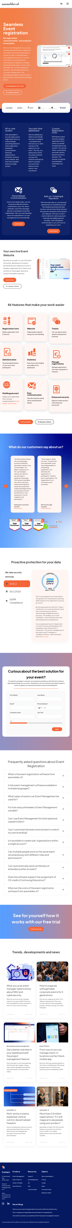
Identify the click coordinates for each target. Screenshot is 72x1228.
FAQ (29, 1186)
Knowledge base (33, 1179)
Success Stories (46, 1189)
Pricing (44, 1179)
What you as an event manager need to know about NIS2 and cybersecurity (35, 1209)
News (43, 1186)
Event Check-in (17, 1179)
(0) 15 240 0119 (6, 1185)
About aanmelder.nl (47, 1176)
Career (44, 1183)
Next (57, 729)
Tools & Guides (32, 1189)
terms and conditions (13, 1222)
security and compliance (28, 1222)
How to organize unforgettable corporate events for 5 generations (32, 1212)
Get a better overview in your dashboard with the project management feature (36, 1215)
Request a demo (46, 1193)
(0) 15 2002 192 (6, 1195)
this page (45, 636)
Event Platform (17, 1186)
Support (30, 1176)
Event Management (18, 1176)
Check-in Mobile (17, 1183)
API (29, 1183)
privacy (4, 1222)
